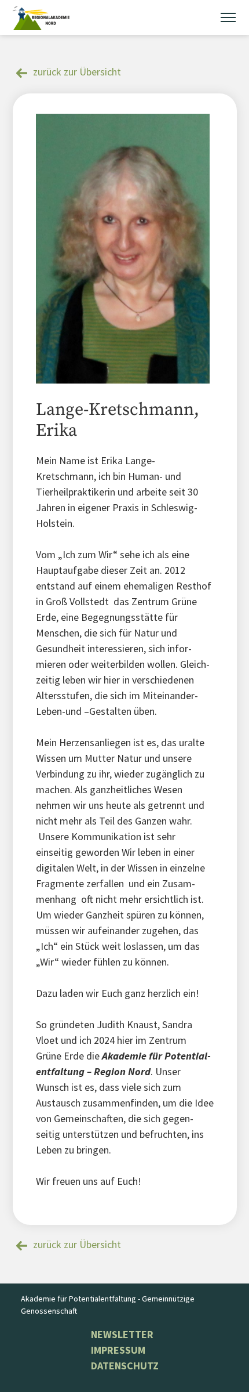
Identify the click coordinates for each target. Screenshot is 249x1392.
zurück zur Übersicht (77, 71)
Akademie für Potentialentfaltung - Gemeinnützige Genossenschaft (108, 1304)
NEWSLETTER (122, 1334)
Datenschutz (125, 1365)
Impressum (118, 1350)
